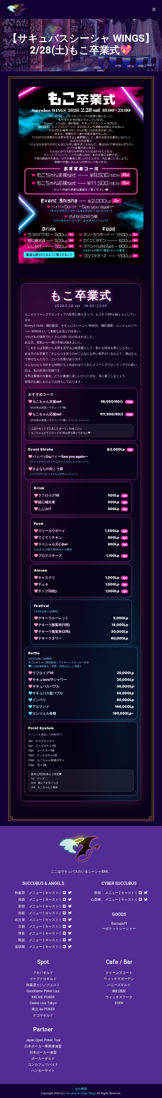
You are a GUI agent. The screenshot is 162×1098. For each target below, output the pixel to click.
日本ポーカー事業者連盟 (43, 1046)
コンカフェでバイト (43, 1065)
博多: (22, 933)
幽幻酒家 (119, 991)
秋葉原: (20, 893)
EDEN (119, 1003)
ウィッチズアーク (118, 997)
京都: (22, 926)
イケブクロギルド (43, 979)
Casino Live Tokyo (43, 1003)
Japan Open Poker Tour (43, 1040)
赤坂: (22, 913)
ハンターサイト (43, 1070)
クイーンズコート (118, 973)
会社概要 (81, 1088)
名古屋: (20, 920)
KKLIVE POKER (43, 997)
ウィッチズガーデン (119, 979)
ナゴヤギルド (43, 1015)
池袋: (22, 900)
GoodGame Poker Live (43, 991)
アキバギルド (43, 973)
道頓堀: (20, 947)
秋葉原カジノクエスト (43, 985)
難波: (22, 940)
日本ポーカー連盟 (43, 1052)
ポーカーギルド (43, 1058)
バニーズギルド (119, 985)
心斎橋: (96, 900)
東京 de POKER (43, 1009)
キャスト (52, 893)
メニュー (35, 893)
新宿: (22, 906)
